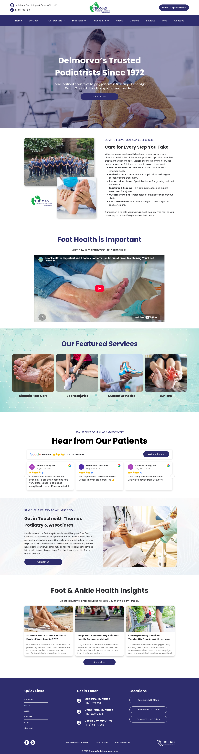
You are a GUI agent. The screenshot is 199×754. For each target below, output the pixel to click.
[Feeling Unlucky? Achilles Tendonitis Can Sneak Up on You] (150, 619)
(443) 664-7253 (94, 724)
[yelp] (32, 743)
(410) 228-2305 (93, 713)
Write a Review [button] (156, 454)
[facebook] (26, 743)
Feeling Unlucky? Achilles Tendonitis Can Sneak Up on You (149, 637)
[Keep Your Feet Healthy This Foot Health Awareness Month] (99, 619)
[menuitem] (18, 20)
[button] (172, 476)
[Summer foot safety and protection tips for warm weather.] (48, 619)
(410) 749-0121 (22, 10)
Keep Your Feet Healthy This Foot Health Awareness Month (98, 637)
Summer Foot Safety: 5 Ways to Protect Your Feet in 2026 (46, 637)
